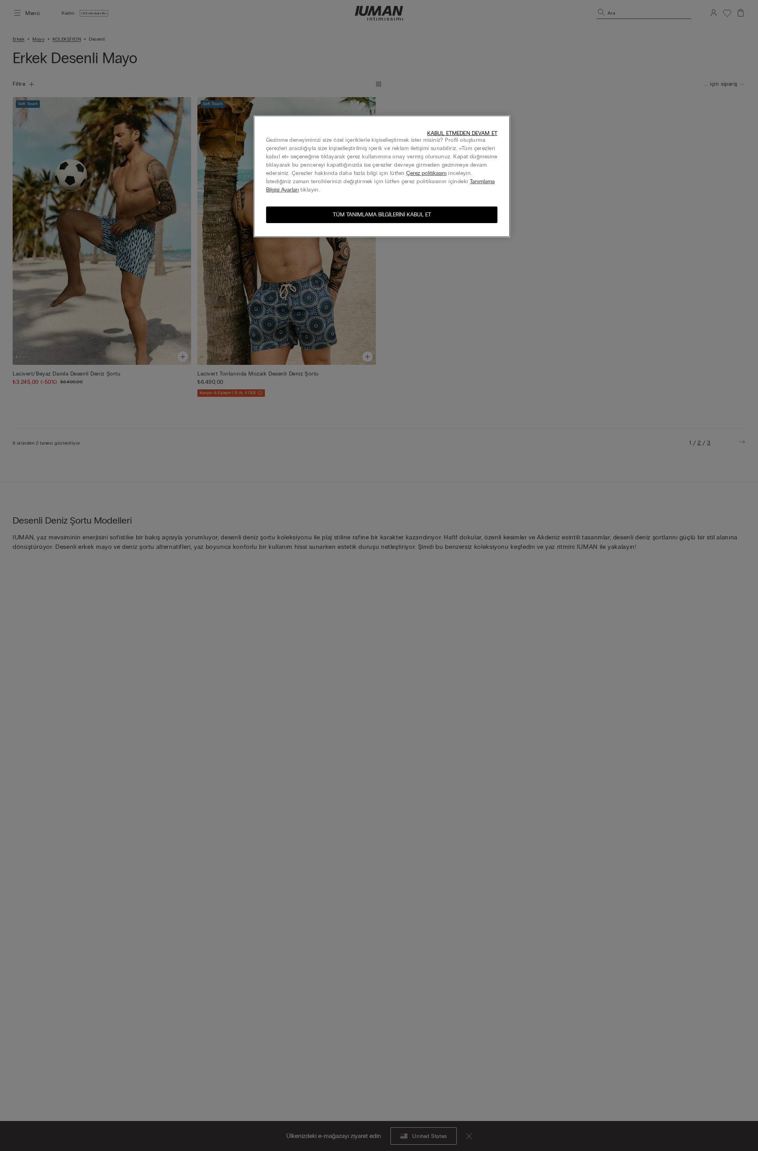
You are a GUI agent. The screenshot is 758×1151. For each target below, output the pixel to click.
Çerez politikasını (426, 173)
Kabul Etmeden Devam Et (462, 133)
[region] (381, 176)
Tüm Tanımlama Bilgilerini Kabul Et (382, 214)
